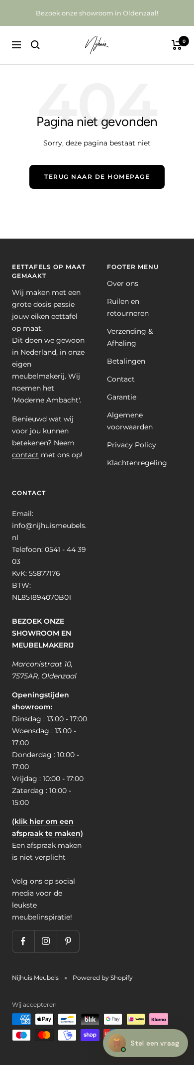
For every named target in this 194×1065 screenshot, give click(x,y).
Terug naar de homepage (97, 176)
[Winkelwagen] (177, 45)
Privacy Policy (131, 444)
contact (25, 454)
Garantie (121, 397)
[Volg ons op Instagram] (45, 941)
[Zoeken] (35, 44)
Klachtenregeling (137, 462)
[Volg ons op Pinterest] (68, 941)
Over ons (122, 283)
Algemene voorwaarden (130, 420)
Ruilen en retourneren (128, 307)
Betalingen (126, 361)
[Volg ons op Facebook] (23, 941)
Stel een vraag (145, 1043)
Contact (121, 379)
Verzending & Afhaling (130, 337)
